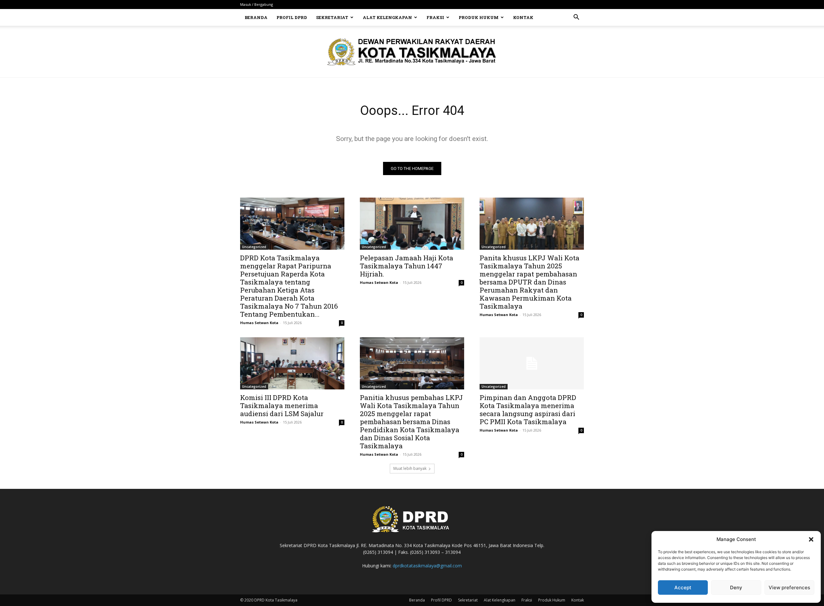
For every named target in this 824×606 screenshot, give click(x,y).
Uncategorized (254, 247)
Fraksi (435, 17)
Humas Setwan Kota (259, 322)
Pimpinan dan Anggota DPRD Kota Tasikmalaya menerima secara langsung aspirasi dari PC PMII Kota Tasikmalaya (528, 409)
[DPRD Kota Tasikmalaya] (412, 51)
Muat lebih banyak (409, 468)
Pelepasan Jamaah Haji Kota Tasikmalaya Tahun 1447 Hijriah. (406, 265)
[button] (811, 539)
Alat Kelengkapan (387, 17)
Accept (682, 587)
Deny (736, 587)
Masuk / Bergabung (256, 4)
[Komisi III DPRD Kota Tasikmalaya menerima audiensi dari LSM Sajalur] (292, 363)
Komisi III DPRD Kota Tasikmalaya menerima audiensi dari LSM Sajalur (281, 405)
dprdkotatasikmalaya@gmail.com (427, 566)
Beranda (256, 17)
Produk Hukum (479, 17)
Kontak (523, 17)
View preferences (789, 587)
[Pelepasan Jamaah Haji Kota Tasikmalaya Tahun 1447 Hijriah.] (412, 224)
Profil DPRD (291, 17)
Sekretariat (332, 17)
